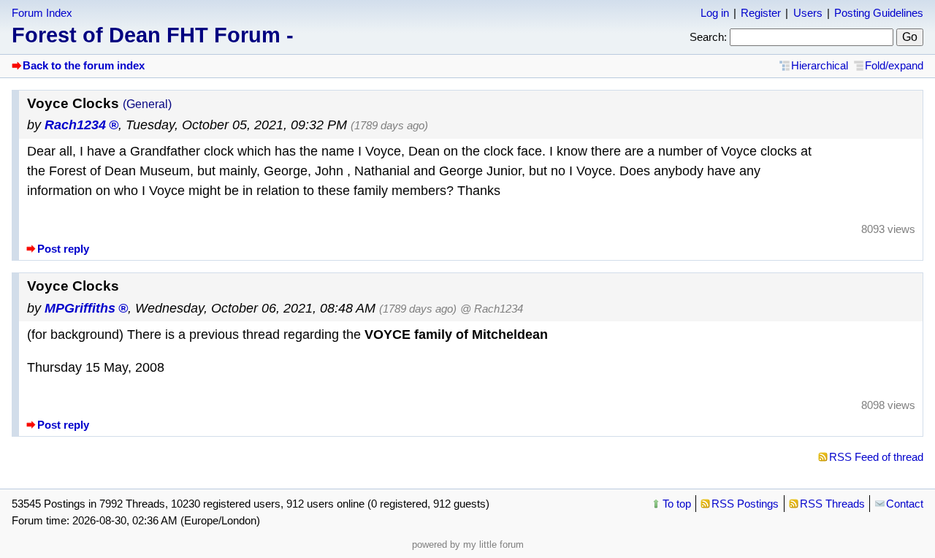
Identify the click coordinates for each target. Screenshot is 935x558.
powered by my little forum (468, 544)
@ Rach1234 (491, 308)
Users (808, 13)
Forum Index (42, 13)
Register (761, 13)
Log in (715, 13)
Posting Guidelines (878, 13)
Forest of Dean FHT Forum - (153, 35)
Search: (708, 37)
